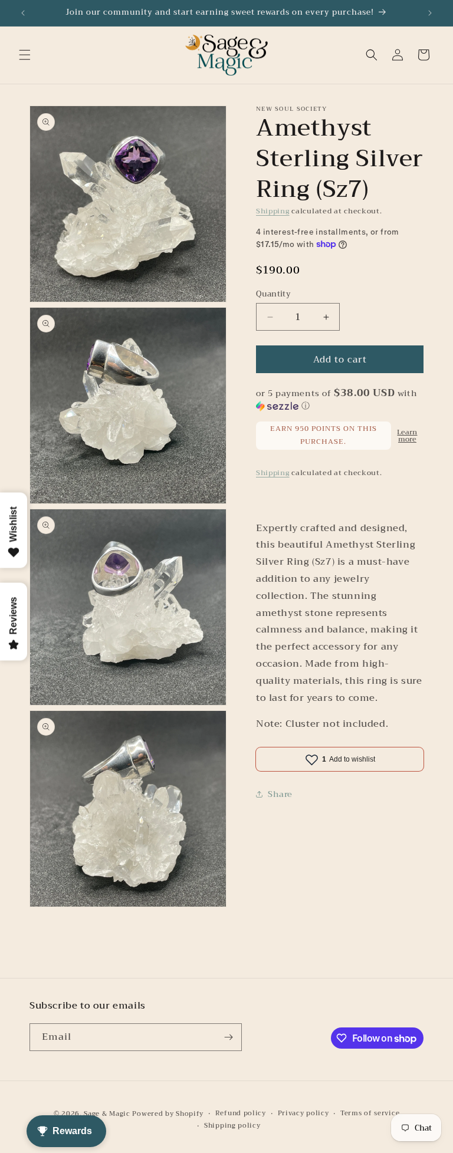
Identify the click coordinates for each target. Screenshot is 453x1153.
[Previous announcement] (23, 13)
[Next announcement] (430, 13)
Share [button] (280, 794)
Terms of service (369, 1113)
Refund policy (240, 1113)
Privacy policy (303, 1113)
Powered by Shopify (167, 1113)
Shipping (273, 211)
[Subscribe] (228, 1037)
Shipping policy (232, 1126)
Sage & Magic (107, 1113)
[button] (25, 55)
